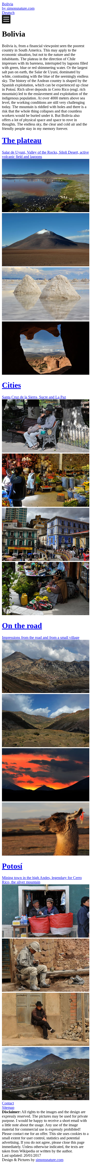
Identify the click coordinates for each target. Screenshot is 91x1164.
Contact (8, 1103)
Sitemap (8, 1107)
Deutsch (8, 13)
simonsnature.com (49, 1160)
